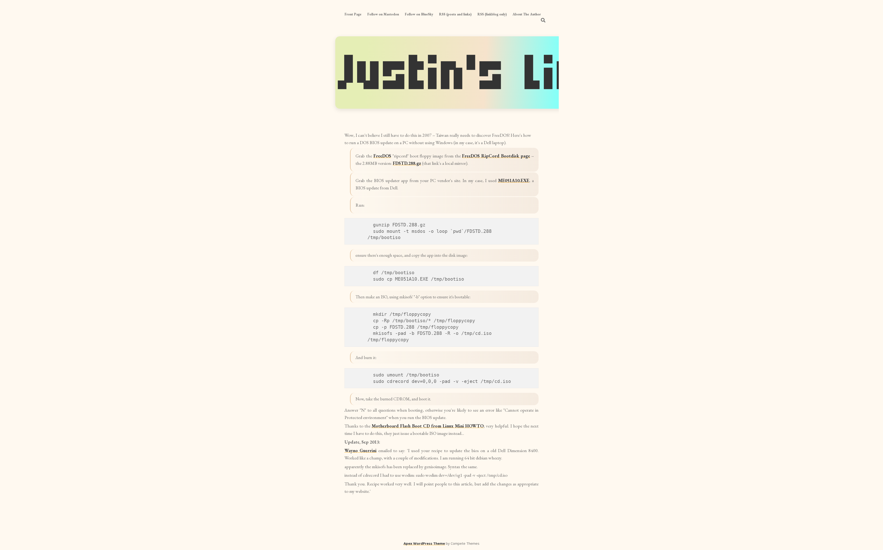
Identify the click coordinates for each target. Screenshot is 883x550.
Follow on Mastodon (383, 14)
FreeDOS (382, 156)
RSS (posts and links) (455, 14)
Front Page (352, 14)
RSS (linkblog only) (492, 14)
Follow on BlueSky (419, 14)
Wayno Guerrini (360, 450)
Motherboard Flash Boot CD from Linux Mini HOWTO (428, 426)
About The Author (527, 14)
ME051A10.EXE (513, 180)
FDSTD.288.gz (407, 163)
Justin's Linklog (506, 72)
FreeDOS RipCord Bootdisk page (496, 156)
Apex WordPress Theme (424, 543)
